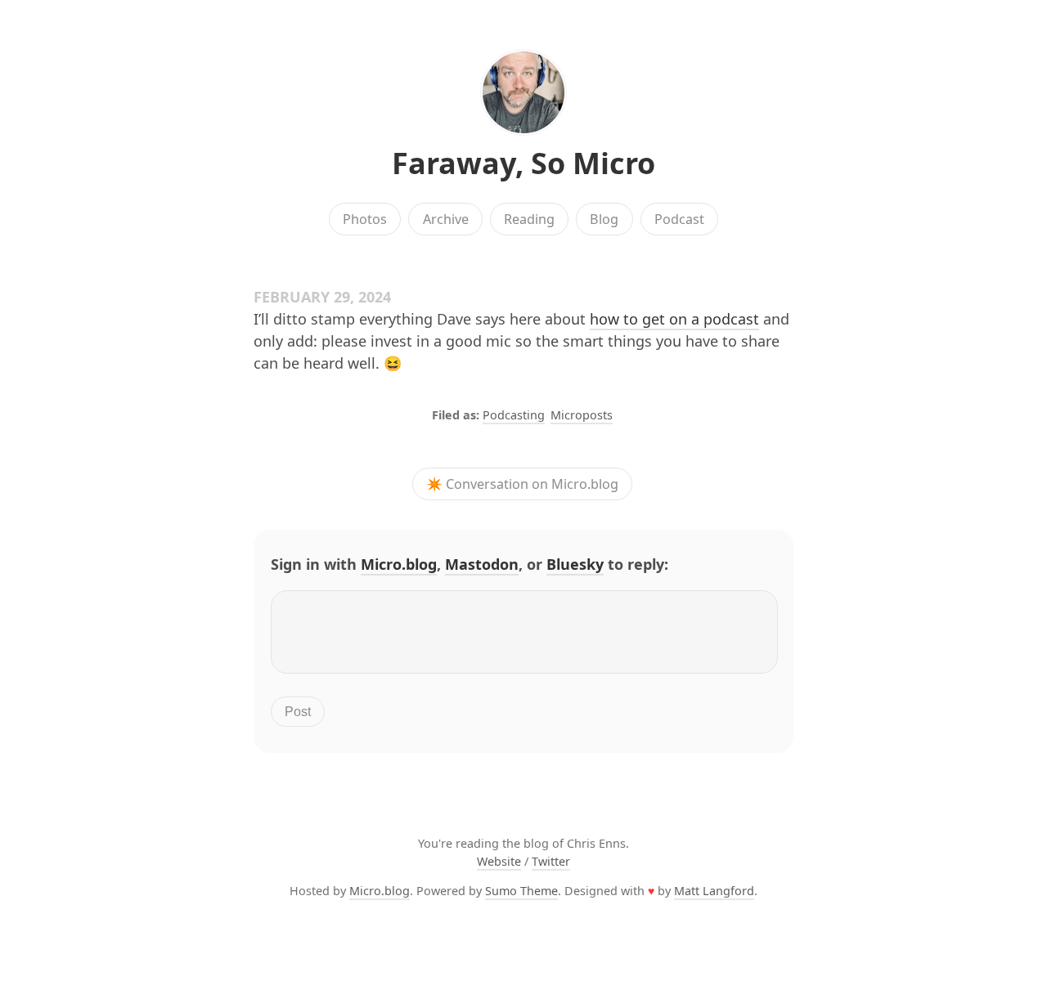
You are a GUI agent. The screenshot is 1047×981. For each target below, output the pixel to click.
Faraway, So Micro (523, 163)
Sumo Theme (521, 890)
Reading (529, 219)
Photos (365, 219)
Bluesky (575, 564)
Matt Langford (714, 890)
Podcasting (514, 415)
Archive (446, 219)
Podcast (679, 219)
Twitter (551, 861)
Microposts (581, 415)
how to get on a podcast (674, 319)
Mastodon (482, 564)
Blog (604, 219)
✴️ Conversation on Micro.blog (522, 484)
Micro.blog (399, 564)
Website (499, 861)
